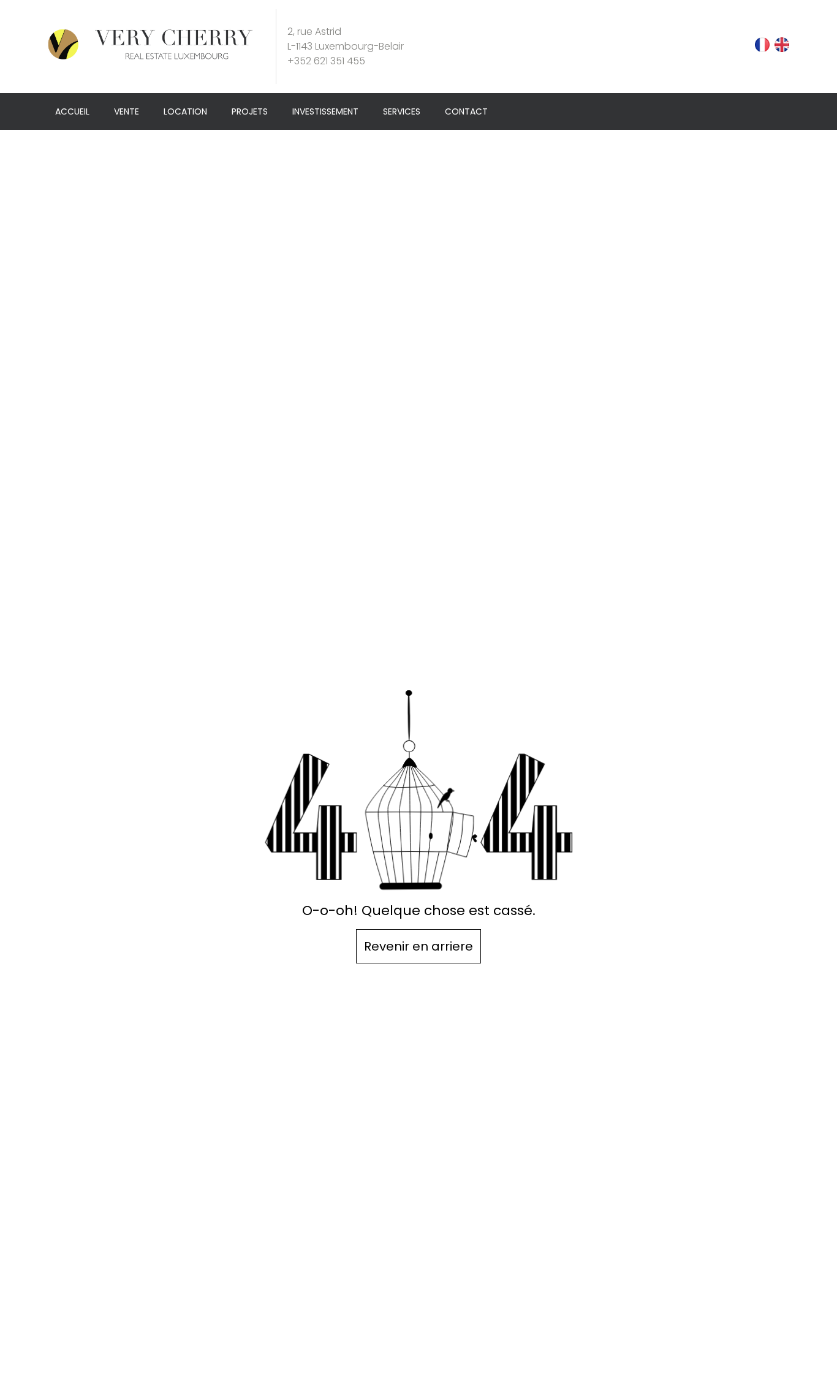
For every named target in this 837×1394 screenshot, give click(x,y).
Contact (466, 111)
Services (401, 111)
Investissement (325, 111)
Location (185, 111)
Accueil (72, 111)
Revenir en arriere (418, 946)
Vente (126, 111)
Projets (250, 111)
